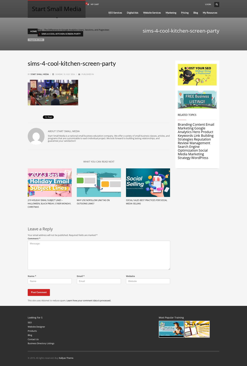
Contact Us (33, 339)
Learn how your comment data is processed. (89, 300)
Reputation (202, 139)
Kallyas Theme (66, 357)
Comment (34, 238)
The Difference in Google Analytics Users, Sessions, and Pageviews (76, 29)
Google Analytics (191, 130)
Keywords (185, 135)
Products (32, 330)
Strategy (184, 157)
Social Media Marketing (193, 152)
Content (199, 124)
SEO (30, 322)
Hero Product (202, 132)
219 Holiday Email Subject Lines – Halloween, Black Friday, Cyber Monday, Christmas (49, 203)
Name (32, 276)
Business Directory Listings (41, 343)
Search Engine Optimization (189, 148)
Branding (185, 124)
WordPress (199, 157)
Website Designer (36, 326)
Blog (40, 29)
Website (130, 276)
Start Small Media (40, 74)
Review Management (194, 143)
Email (81, 276)
